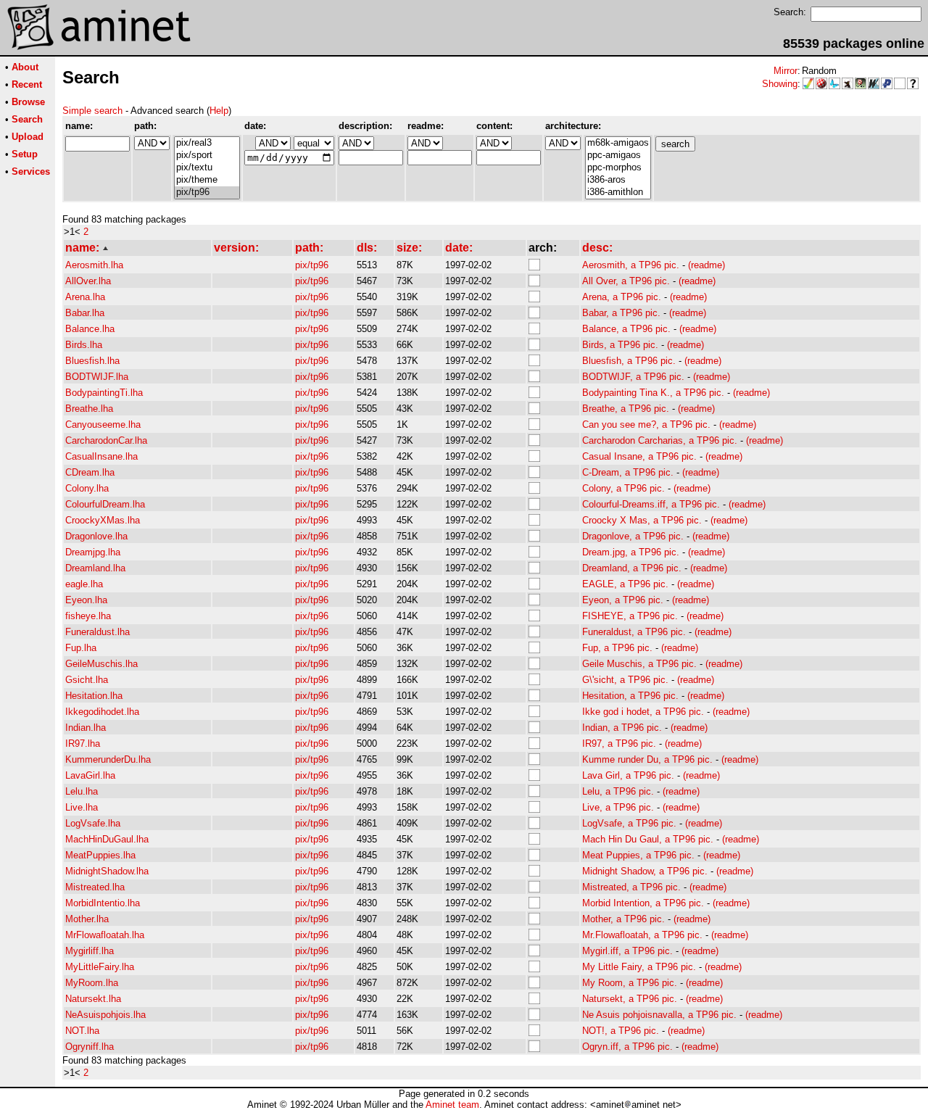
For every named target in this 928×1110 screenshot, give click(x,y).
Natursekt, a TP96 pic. (629, 998)
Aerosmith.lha (94, 265)
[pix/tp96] (207, 192)
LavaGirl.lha (90, 775)
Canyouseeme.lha (103, 424)
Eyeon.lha (86, 600)
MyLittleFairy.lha (99, 966)
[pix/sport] (207, 155)
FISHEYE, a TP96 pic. (630, 615)
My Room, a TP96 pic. (629, 982)
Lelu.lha (81, 791)
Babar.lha (84, 312)
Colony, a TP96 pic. (623, 488)
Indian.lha (85, 727)
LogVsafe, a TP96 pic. (629, 823)
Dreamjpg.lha (92, 552)
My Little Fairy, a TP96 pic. (639, 966)
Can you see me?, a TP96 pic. (646, 424)
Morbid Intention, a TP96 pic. (643, 903)
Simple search (92, 110)
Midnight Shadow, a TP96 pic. (645, 871)
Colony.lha (87, 488)
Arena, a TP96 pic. (621, 296)
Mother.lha (87, 919)
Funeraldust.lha (97, 631)
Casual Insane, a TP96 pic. (639, 456)
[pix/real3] (207, 143)
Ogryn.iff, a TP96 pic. (627, 1046)
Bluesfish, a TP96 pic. (629, 360)
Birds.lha (83, 344)
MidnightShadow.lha (107, 871)
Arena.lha (85, 296)
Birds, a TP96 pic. (620, 344)
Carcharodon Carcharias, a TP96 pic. (659, 440)
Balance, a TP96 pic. (626, 328)
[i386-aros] (618, 180)
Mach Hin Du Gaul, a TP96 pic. (647, 839)
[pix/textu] (207, 168)
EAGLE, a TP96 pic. (625, 584)
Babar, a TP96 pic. (621, 312)
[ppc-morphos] (618, 168)
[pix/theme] (207, 180)
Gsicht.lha (86, 679)
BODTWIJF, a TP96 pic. (633, 376)
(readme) (706, 265)
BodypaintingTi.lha (104, 392)
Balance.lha (90, 328)
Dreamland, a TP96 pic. (632, 568)
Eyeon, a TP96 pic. (622, 600)
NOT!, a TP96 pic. (620, 1030)
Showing (780, 83)
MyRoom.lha (91, 982)
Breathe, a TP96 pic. (625, 408)
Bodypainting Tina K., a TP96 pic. (653, 392)
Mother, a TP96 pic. (623, 919)
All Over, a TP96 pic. (626, 281)
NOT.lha (82, 1030)
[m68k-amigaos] (618, 143)
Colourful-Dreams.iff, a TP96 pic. (651, 504)
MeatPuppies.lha (100, 855)
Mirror (786, 70)
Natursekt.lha (93, 998)
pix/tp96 (311, 265)
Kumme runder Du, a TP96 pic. (647, 759)
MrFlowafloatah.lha (104, 934)
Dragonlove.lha (96, 536)
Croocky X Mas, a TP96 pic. (642, 520)
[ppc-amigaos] (618, 155)
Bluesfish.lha (92, 360)
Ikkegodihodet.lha (102, 711)
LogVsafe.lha (92, 823)
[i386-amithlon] (618, 192)
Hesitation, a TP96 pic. (630, 695)
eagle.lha (84, 584)
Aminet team (452, 1104)
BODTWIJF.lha (96, 376)
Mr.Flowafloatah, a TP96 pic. (642, 934)
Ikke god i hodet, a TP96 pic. (643, 711)
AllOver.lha (88, 281)
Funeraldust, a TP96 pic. (634, 631)
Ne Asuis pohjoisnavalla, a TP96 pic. (659, 1014)
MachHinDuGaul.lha (107, 839)
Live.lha (81, 807)
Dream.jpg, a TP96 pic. (630, 552)
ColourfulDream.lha (105, 504)
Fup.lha (80, 647)
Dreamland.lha (95, 568)
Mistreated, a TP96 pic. (631, 887)
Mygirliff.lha (89, 950)
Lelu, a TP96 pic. (618, 791)
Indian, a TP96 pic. (622, 727)
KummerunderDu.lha (108, 759)
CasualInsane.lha (101, 456)
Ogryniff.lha (89, 1046)
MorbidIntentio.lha (102, 903)
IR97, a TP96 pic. (619, 743)
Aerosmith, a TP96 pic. (630, 265)
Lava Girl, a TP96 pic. (628, 775)
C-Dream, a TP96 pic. (628, 472)
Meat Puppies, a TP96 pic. (638, 855)
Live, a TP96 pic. (618, 807)
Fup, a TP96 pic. (617, 647)
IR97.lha (82, 743)
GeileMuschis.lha (101, 663)
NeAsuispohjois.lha (105, 1014)
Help (219, 110)
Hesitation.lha (94, 695)
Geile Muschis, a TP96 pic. (639, 663)
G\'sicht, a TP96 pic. (625, 679)
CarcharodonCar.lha (106, 440)
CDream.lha (90, 472)
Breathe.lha (89, 408)
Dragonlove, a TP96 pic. (633, 536)
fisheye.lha (88, 615)
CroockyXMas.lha (102, 520)
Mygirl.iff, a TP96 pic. (627, 950)
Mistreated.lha (95, 887)
